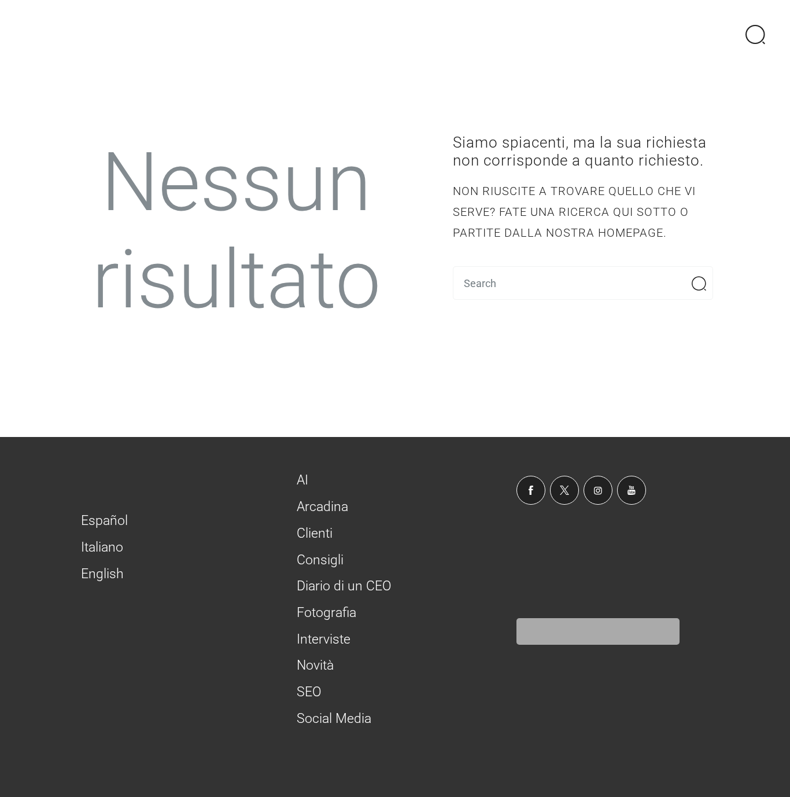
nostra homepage (604, 233)
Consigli (320, 560)
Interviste (323, 639)
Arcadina (322, 507)
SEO (309, 692)
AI (302, 480)
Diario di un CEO (344, 586)
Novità (315, 665)
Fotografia (326, 612)
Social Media (334, 718)
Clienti (315, 533)
